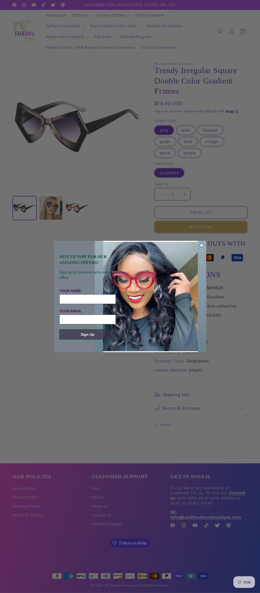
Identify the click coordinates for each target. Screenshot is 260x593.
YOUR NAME (70, 291)
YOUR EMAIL (70, 311)
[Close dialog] (201, 245)
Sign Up (87, 334)
